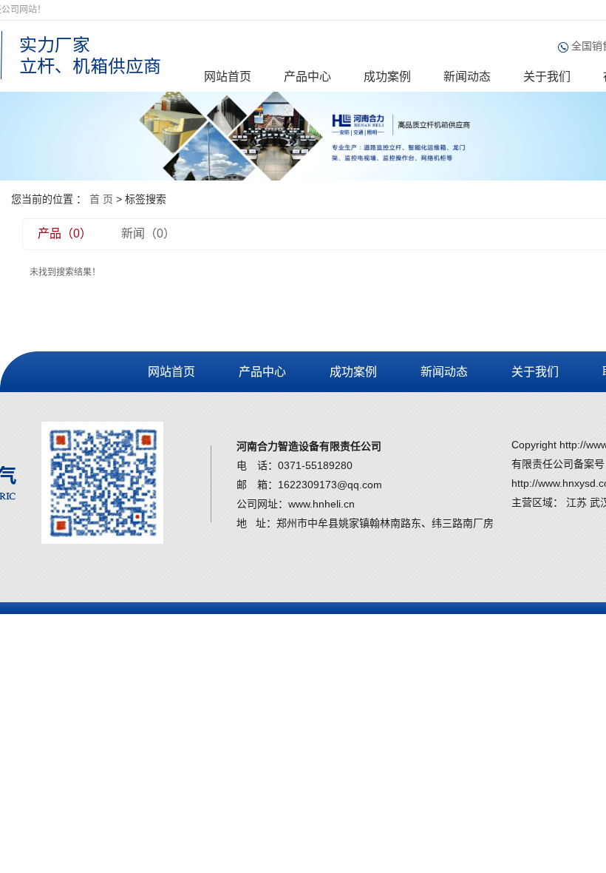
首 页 (101, 199)
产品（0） (65, 233)
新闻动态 (467, 76)
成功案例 (387, 76)
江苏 (576, 502)
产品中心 (307, 76)
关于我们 (547, 76)
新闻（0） (148, 233)
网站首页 (227, 76)
